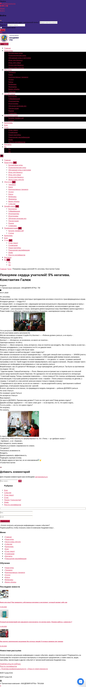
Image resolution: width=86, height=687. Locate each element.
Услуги (11, 79)
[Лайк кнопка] (1, 467)
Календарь (8, 123)
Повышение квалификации (19, 137)
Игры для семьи (14, 62)
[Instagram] (5, 6)
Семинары (12, 113)
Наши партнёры (14, 135)
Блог (6, 125)
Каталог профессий (16, 118)
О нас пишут (13, 130)
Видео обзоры (14, 89)
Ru (5, 147)
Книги (10, 74)
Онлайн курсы (9, 94)
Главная (7, 48)
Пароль (3, 25)
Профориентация (11, 115)
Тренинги (12, 72)
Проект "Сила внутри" (12, 500)
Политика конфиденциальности (13, 669)
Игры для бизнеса (15, 60)
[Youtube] (3, 6)
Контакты (7, 144)
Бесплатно (12, 96)
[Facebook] (1, 6)
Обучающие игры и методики (19, 58)
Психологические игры (17, 55)
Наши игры (8, 50)
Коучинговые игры (15, 53)
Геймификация (14, 98)
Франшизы (12, 86)
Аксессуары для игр (16, 67)
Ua (9, 151)
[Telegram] (7, 6)
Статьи (11, 120)
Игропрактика (13, 101)
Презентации (13, 108)
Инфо (10, 139)
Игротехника (13, 103)
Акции (2, 8)
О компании (13, 132)
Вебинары (12, 84)
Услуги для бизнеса (15, 65)
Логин (3, 30)
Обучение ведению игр (17, 106)
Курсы (10, 82)
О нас (6, 497)
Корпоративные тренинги (18, 77)
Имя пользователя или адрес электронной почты (19, 22)
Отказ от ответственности (37, 669)
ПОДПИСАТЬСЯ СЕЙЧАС (10, 664)
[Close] (1, 20)
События (11, 91)
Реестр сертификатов (16, 142)
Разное (11, 110)
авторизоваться (41, 477)
